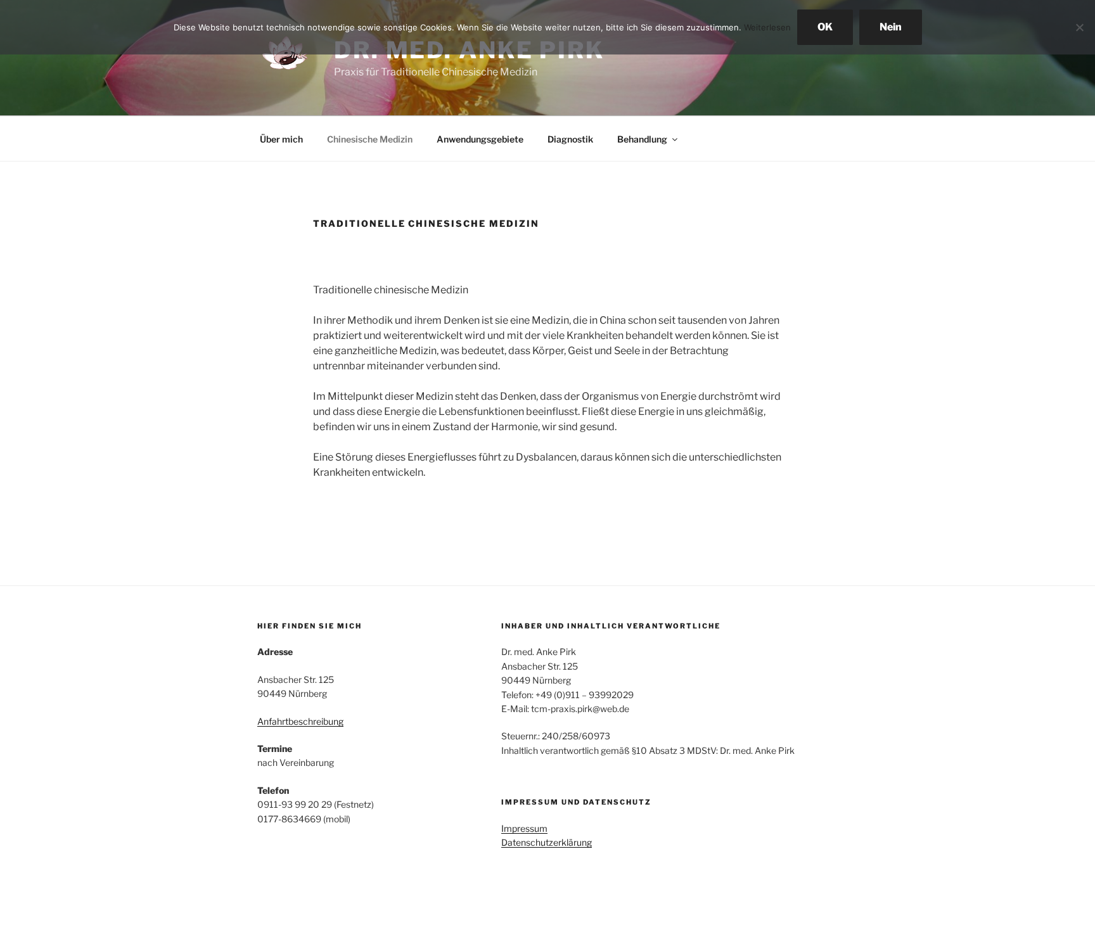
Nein (891, 27)
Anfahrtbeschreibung (300, 721)
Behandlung (642, 139)
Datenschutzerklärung (546, 842)
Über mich (281, 139)
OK (825, 27)
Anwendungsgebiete (480, 139)
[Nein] (1079, 27)
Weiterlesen (767, 27)
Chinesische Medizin (370, 139)
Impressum (524, 828)
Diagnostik (570, 139)
